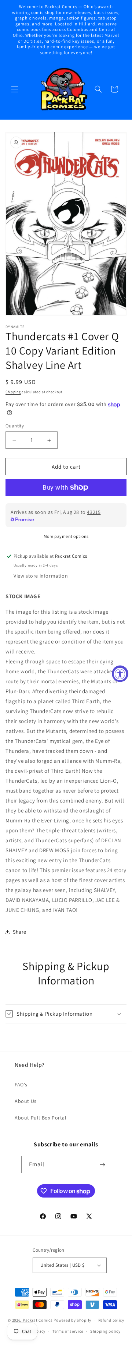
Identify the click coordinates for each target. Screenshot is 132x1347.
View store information (41, 575)
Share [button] (19, 931)
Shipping (13, 391)
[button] (15, 89)
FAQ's (21, 1084)
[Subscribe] (103, 1164)
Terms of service (67, 1331)
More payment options (66, 536)
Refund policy (111, 1320)
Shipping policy (105, 1331)
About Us (26, 1101)
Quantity (15, 426)
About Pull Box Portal (41, 1117)
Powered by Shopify (72, 1319)
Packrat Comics (38, 1319)
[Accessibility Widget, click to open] (120, 673)
